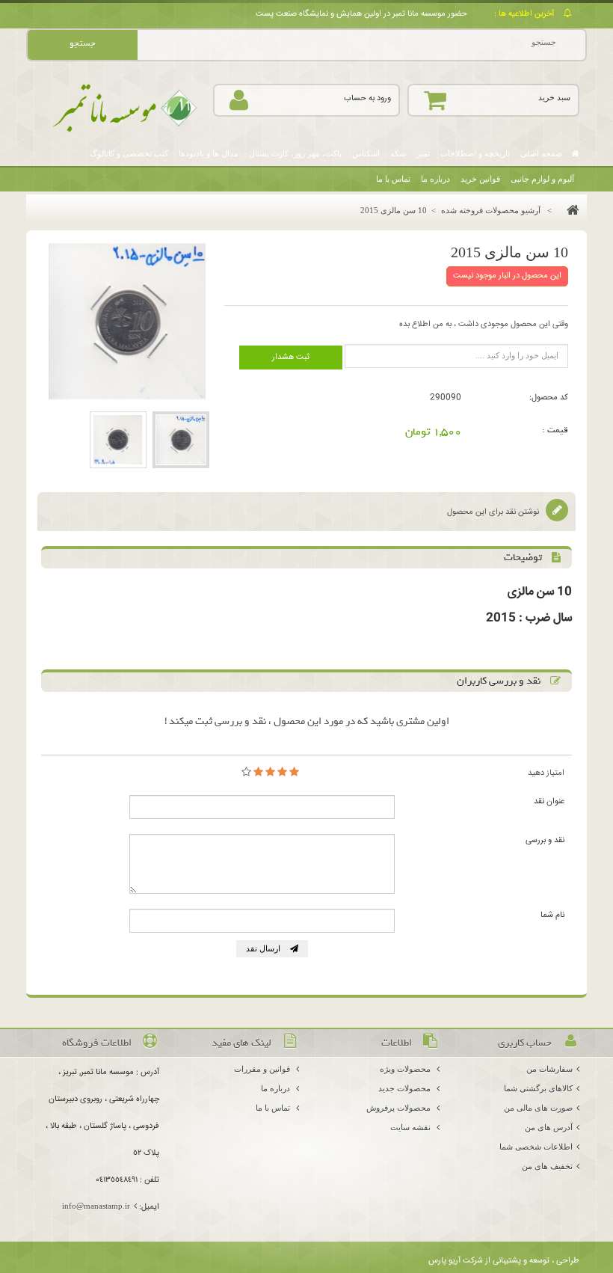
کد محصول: (548, 397)
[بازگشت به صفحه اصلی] (569, 210)
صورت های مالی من (538, 1107)
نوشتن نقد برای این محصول (494, 512)
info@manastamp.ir (96, 1205)
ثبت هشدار (290, 357)
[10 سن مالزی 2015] (181, 439)
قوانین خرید (480, 178)
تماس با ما (393, 178)
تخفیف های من (547, 1166)
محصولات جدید (405, 1088)
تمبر (423, 153)
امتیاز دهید (546, 773)
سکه (398, 153)
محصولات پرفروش (399, 1107)
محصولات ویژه (406, 1068)
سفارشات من (549, 1068)
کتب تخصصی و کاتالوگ (129, 153)
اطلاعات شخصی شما (536, 1146)
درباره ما (435, 178)
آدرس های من (549, 1127)
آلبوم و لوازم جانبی (542, 178)
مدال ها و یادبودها (208, 153)
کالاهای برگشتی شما (538, 1088)
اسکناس (366, 153)
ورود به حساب (367, 98)
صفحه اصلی (542, 153)
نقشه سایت (411, 1127)
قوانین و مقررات (263, 1068)
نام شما (552, 915)
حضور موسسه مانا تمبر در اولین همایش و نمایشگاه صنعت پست (361, 13)
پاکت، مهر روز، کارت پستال (295, 153)
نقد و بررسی (545, 840)
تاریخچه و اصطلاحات (475, 153)
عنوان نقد (549, 801)
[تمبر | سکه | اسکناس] (119, 108)
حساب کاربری (525, 1043)
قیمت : (555, 430)
